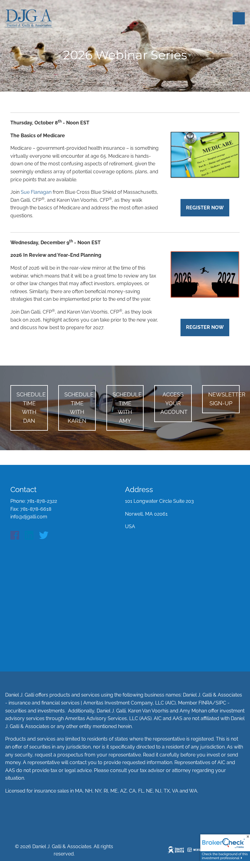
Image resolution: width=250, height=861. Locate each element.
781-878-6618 (35, 509)
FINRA (205, 703)
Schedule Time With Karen (79, 407)
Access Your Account (174, 403)
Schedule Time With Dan (31, 407)
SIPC (221, 703)
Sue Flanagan (36, 192)
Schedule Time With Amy (127, 407)
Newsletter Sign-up (224, 399)
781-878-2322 (42, 501)
